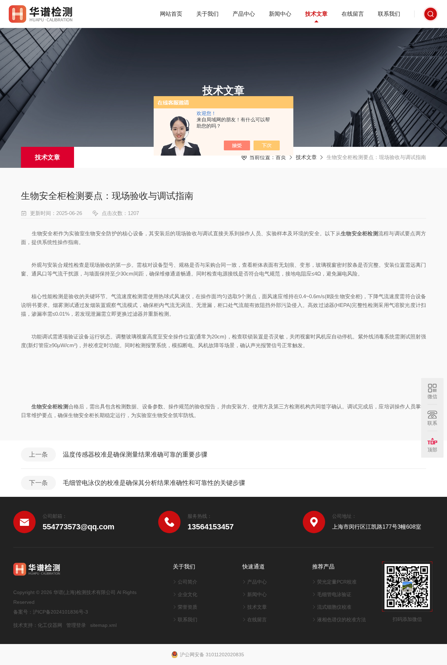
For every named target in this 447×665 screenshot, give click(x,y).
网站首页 (171, 14)
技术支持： (25, 625)
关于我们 (207, 14)
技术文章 (316, 14)
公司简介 (187, 582)
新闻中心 (280, 14)
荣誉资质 (187, 607)
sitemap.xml (103, 625)
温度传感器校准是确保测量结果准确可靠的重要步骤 (135, 454)
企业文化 (187, 594)
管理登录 (76, 625)
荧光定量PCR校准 (337, 582)
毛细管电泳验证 (334, 594)
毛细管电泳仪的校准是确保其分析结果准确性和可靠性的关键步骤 (154, 482)
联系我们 (389, 14)
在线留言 (353, 14)
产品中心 (244, 14)
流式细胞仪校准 (334, 607)
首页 (281, 157)
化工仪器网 (50, 625)
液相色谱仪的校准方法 (341, 619)
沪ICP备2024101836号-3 (60, 612)
